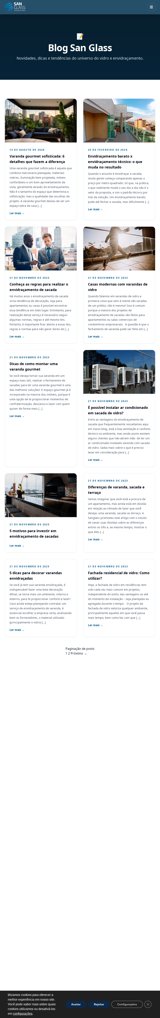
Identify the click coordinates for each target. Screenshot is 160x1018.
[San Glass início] (15, 7)
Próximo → (79, 653)
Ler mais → (17, 213)
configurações (22, 1013)
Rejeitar (99, 1004)
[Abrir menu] (151, 7)
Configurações (127, 1004)
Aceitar (76, 1004)
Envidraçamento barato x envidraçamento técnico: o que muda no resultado (115, 161)
